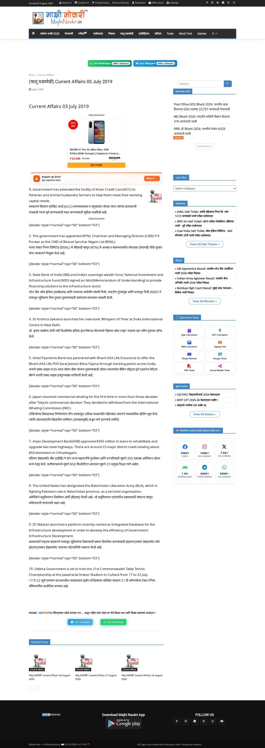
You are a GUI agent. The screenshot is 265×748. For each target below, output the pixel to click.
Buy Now (96, 165)
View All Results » (205, 301)
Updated (178, 137)
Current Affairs (46, 75)
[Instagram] (212, 3)
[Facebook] (207, 3)
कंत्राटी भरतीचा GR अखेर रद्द (191, 405)
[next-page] (37, 688)
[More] (158, 91)
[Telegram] (223, 3)
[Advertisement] (163, 17)
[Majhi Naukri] (60, 18)
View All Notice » (204, 414)
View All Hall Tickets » (205, 244)
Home (32, 75)
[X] (228, 3)
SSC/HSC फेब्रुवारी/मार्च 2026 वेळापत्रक (198, 394)
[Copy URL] (149, 91)
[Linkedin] (218, 3)
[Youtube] (221, 721)
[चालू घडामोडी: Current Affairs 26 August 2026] (132, 660)
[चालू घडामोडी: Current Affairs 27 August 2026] (85, 660)
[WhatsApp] (234, 3)
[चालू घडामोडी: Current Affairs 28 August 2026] (39, 660)
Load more (203, 146)
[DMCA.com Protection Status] (51, 715)
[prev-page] (31, 688)
